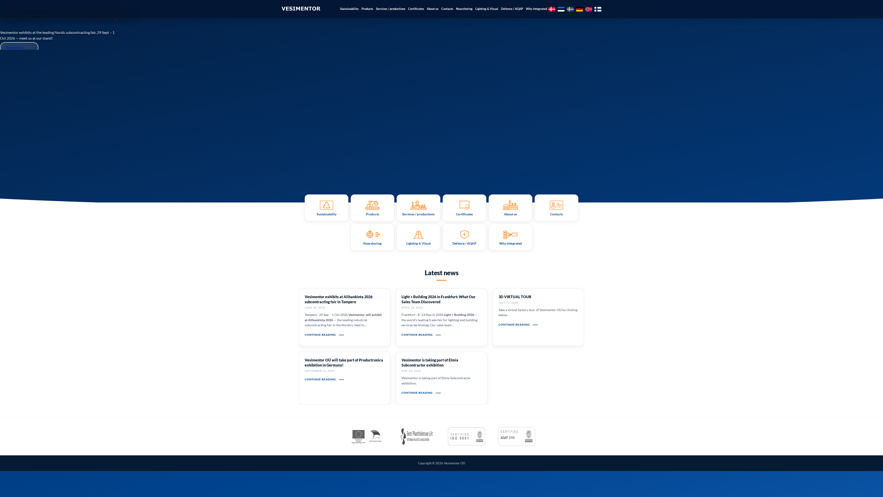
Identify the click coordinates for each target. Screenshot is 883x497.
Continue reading (321, 334)
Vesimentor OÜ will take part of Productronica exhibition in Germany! (344, 362)
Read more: (14, 47)
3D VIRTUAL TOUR (515, 297)
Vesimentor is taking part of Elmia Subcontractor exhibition (429, 362)
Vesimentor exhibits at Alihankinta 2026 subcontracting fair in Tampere (339, 299)
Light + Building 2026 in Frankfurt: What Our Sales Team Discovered (438, 299)
